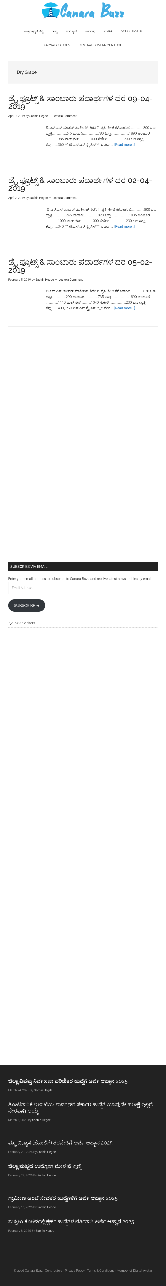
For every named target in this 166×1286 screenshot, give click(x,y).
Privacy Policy (75, 1270)
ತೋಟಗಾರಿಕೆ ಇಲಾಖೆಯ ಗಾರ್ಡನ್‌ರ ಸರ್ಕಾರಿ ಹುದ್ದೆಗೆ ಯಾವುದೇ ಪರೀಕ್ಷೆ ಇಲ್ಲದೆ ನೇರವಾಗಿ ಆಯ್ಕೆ (80, 1107)
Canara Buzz (83, 11)
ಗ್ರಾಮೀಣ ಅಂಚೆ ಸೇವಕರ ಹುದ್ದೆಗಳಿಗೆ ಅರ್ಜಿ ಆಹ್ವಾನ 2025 (63, 1198)
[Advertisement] (83, 370)
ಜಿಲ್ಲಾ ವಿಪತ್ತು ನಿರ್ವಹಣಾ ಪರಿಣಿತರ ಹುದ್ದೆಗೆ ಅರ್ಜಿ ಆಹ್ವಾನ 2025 (68, 1081)
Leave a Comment (65, 116)
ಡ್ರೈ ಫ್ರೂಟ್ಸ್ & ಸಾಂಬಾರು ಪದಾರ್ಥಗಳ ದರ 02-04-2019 (80, 184)
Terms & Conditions (100, 1270)
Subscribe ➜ (27, 605)
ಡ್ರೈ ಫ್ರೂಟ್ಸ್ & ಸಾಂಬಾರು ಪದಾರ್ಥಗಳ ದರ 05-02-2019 (80, 265)
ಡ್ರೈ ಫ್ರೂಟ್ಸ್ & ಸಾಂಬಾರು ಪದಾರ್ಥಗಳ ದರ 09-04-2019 (80, 102)
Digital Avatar (142, 1270)
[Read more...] (124, 145)
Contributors (53, 1270)
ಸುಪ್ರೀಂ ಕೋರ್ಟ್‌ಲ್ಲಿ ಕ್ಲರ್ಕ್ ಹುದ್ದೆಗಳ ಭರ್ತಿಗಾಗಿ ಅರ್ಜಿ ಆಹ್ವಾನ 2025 (71, 1221)
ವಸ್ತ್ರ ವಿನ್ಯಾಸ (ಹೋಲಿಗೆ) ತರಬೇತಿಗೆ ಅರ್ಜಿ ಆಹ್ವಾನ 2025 (60, 1142)
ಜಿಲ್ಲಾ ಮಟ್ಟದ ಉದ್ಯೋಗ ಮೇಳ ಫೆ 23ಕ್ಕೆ (44, 1166)
